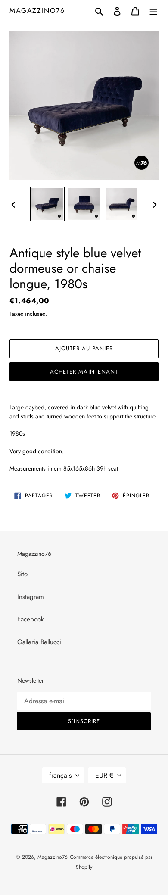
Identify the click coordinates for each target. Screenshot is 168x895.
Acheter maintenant (84, 372)
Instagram (30, 597)
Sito (22, 574)
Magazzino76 (37, 10)
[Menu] (153, 10)
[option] (47, 204)
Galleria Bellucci (39, 642)
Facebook (30, 619)
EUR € (104, 775)
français (60, 775)
